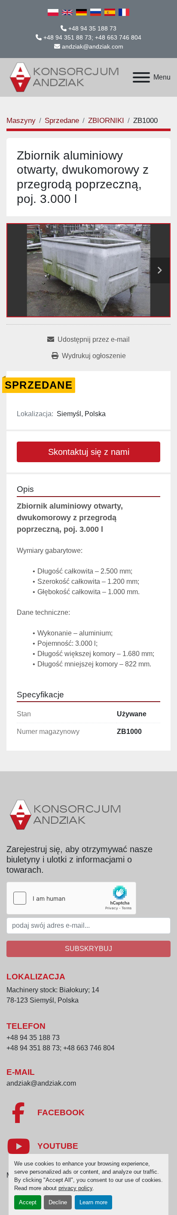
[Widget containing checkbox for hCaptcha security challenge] (71, 898)
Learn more (93, 1202)
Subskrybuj (88, 948)
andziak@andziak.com (92, 46)
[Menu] (141, 77)
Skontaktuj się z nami (88, 452)
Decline (58, 1202)
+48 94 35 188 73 (92, 28)
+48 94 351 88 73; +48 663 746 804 (92, 37)
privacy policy (75, 1188)
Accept (28, 1202)
